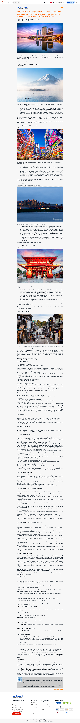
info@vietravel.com (18, 707)
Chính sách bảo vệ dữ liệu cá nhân (46, 709)
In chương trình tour (56, 689)
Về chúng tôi (33, 702)
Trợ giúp (32, 713)
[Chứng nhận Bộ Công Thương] (58, 703)
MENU (45, 2)
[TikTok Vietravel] (19, 711)
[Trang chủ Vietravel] (6, 2)
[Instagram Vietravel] (14, 711)
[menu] (78, 2)
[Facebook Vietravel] (16, 711)
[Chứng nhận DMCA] (66, 703)
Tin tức (32, 709)
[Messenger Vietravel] (21, 711)
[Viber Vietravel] (17, 711)
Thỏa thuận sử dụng (45, 706)
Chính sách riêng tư (45, 704)
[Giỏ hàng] (76, 2)
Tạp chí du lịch (34, 707)
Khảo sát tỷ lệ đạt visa (34, 705)
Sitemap (32, 711)
